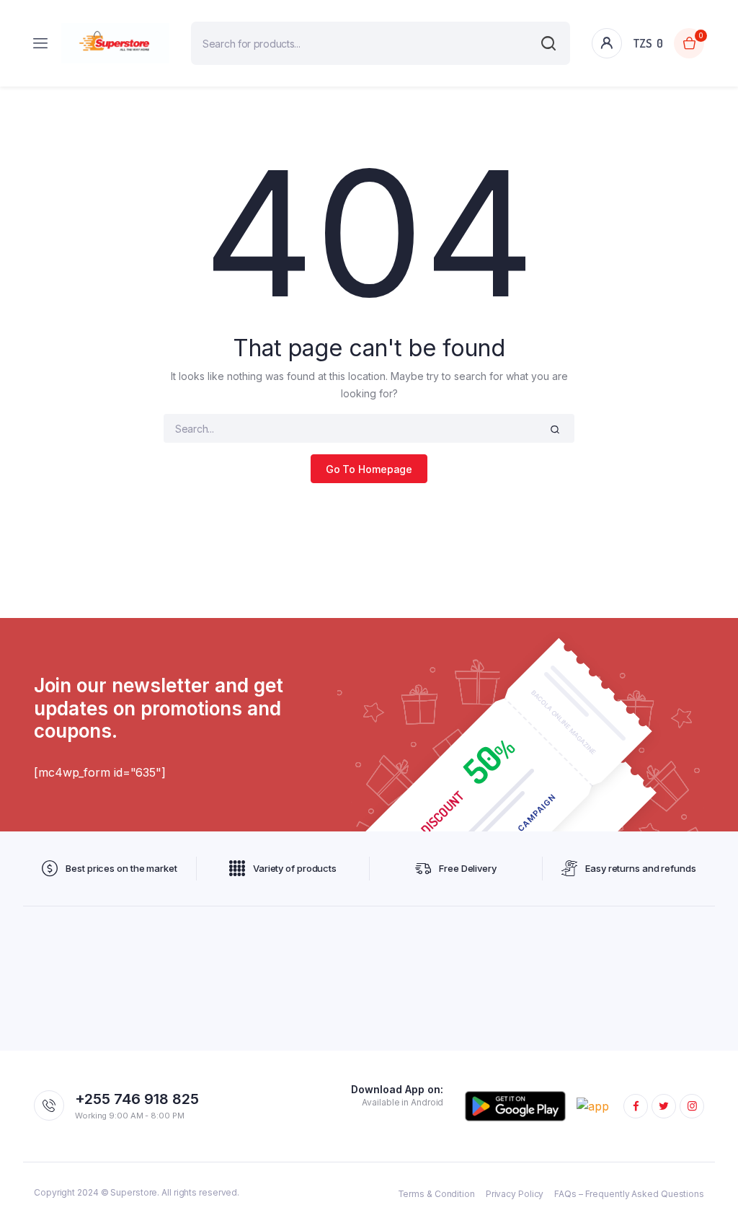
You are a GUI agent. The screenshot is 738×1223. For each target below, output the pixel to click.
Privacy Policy (515, 1193)
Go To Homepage (369, 469)
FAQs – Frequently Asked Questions (629, 1193)
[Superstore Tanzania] (115, 43)
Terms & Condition (436, 1193)
